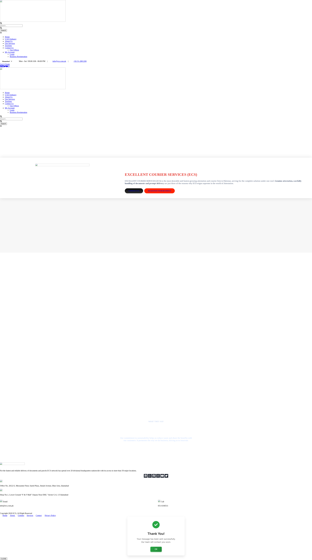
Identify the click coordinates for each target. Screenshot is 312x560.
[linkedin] (3, 66)
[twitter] (5, 66)
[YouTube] (162, 476)
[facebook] (1, 66)
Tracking (8, 46)
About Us (8, 41)
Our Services (10, 43)
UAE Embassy (10, 39)
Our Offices (14, 50)
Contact (39, 515)
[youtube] (7, 66)
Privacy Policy (50, 515)
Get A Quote (5, 64)
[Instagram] (158, 476)
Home (7, 37)
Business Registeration (18, 57)
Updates (21, 515)
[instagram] (9, 66)
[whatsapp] (150, 476)
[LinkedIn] (145, 476)
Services (30, 515)
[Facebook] (154, 476)
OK (156, 549)
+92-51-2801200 (80, 61)
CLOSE (3, 559)
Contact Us (9, 48)
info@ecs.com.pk (59, 61)
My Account (10, 52)
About (12, 515)
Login (12, 54)
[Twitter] (166, 476)
